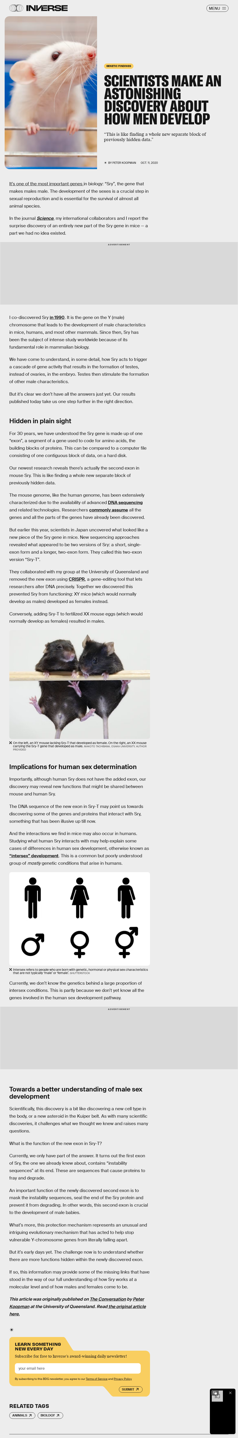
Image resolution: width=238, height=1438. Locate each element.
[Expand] (215, 1393)
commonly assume (108, 510)
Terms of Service (97, 1379)
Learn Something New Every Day (38, 1346)
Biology (48, 1415)
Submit (128, 1389)
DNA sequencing (125, 502)
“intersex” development (34, 856)
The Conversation (108, 1299)
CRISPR (77, 579)
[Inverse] (47, 8)
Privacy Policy (123, 1379)
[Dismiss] (230, 1393)
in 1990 (57, 317)
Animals (19, 1415)
